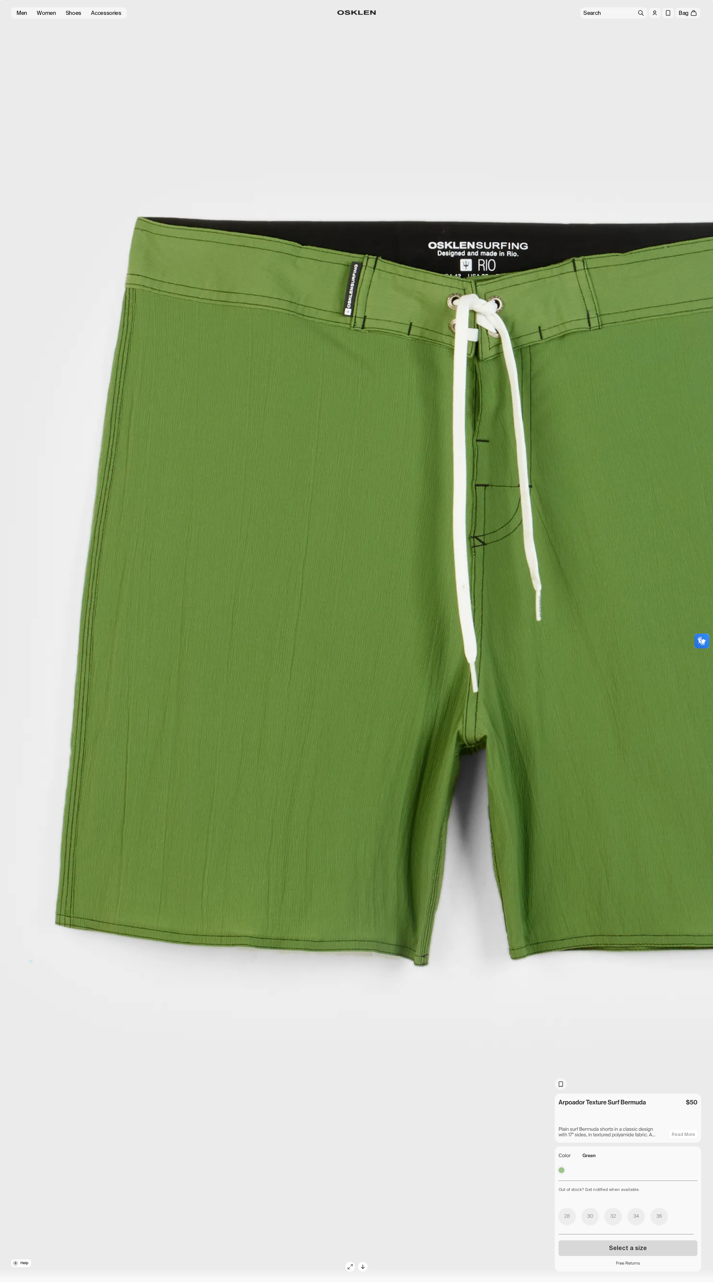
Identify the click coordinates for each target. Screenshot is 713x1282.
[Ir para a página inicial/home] (356, 12)
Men (21, 13)
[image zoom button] (350, 1267)
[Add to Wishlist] (561, 1084)
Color (565, 1156)
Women (46, 13)
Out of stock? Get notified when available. (599, 1189)
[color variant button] (561, 1170)
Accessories (106, 13)
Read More (683, 1134)
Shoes (74, 13)
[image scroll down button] (363, 1267)
